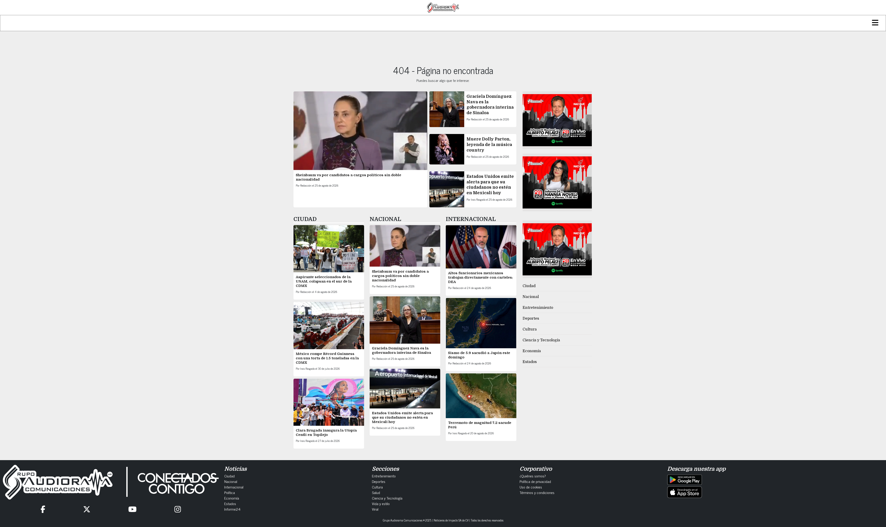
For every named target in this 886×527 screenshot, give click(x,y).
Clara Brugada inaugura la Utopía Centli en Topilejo (326, 432)
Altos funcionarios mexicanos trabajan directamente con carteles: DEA (480, 277)
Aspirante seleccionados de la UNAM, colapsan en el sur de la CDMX (324, 281)
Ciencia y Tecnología (541, 340)
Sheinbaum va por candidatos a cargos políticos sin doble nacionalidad (400, 275)
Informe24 (232, 509)
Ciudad (529, 286)
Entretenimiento (538, 308)
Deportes (531, 318)
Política (229, 492)
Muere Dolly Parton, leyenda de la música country (489, 144)
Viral (375, 509)
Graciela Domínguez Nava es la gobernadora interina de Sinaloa (401, 350)
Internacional (233, 487)
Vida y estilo (381, 503)
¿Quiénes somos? (533, 476)
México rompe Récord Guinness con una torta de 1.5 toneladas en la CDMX (327, 358)
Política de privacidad (535, 481)
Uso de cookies (531, 487)
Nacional (531, 297)
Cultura (530, 329)
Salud (376, 492)
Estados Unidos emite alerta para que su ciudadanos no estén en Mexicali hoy (402, 417)
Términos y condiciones (537, 492)
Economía (532, 351)
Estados (530, 362)
